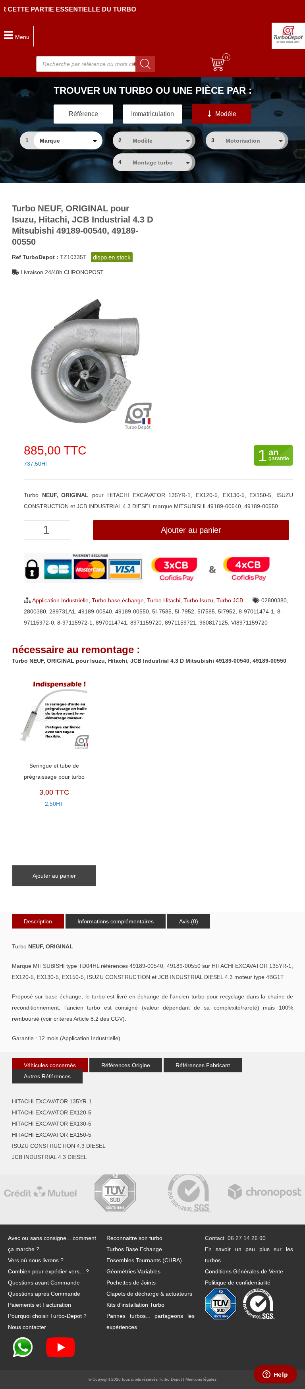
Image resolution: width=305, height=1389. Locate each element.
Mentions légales (200, 1379)
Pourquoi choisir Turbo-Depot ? (47, 1316)
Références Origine (125, 1065)
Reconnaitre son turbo (134, 1238)
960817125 (213, 622)
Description (38, 921)
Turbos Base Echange (134, 1249)
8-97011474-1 (256, 611)
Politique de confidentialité (237, 1282)
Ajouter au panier (191, 530)
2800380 (35, 611)
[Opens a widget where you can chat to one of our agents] (275, 1375)
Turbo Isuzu (198, 600)
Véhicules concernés (50, 1065)
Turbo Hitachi (163, 600)
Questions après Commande (44, 1293)
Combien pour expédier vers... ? (48, 1271)
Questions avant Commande (44, 1282)
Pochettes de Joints (131, 1282)
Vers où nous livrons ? (36, 1260)
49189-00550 (132, 611)
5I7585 (206, 611)
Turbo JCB (229, 600)
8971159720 (146, 622)
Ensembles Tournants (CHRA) (144, 1260)
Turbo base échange (118, 600)
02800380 (274, 600)
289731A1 (62, 611)
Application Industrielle (60, 600)
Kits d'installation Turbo (135, 1305)
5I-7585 (162, 611)
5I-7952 (184, 611)
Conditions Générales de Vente (244, 1271)
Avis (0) (188, 921)
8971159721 (180, 622)
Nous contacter (27, 1327)
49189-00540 (95, 611)
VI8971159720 (249, 622)
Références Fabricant (203, 1065)
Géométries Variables (133, 1271)
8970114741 (111, 622)
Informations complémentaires (115, 921)
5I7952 (227, 611)
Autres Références (47, 1076)
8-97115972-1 (75, 622)
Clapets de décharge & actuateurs (149, 1293)
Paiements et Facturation (39, 1305)
